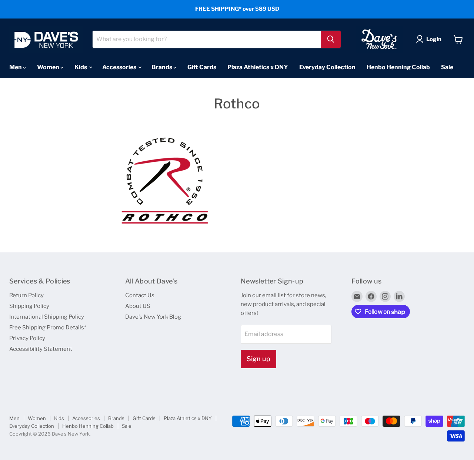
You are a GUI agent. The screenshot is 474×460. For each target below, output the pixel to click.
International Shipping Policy (46, 316)
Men (16, 66)
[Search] (331, 39)
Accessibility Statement (40, 349)
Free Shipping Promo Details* (47, 327)
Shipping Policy (29, 306)
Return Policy (26, 295)
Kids (81, 66)
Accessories (119, 66)
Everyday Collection (327, 66)
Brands (162, 66)
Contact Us (139, 295)
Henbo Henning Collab (398, 66)
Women (48, 66)
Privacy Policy (27, 338)
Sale (447, 66)
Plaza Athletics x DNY (257, 66)
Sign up (258, 359)
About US (137, 306)
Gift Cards (201, 66)
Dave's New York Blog (153, 316)
